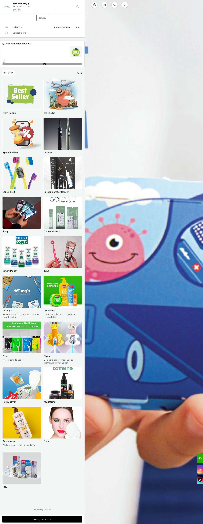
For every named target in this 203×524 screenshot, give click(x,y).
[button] (42, 6)
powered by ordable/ (42, 510)
